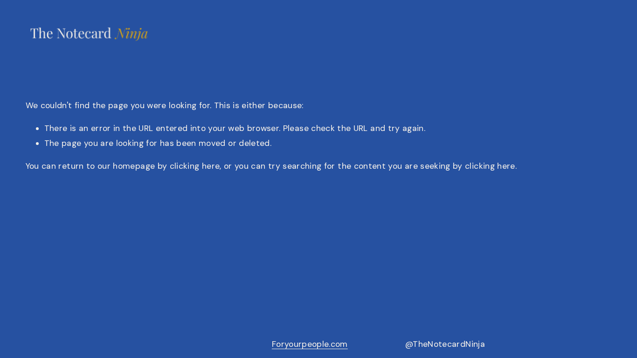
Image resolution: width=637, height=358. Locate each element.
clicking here (195, 166)
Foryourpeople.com (310, 344)
